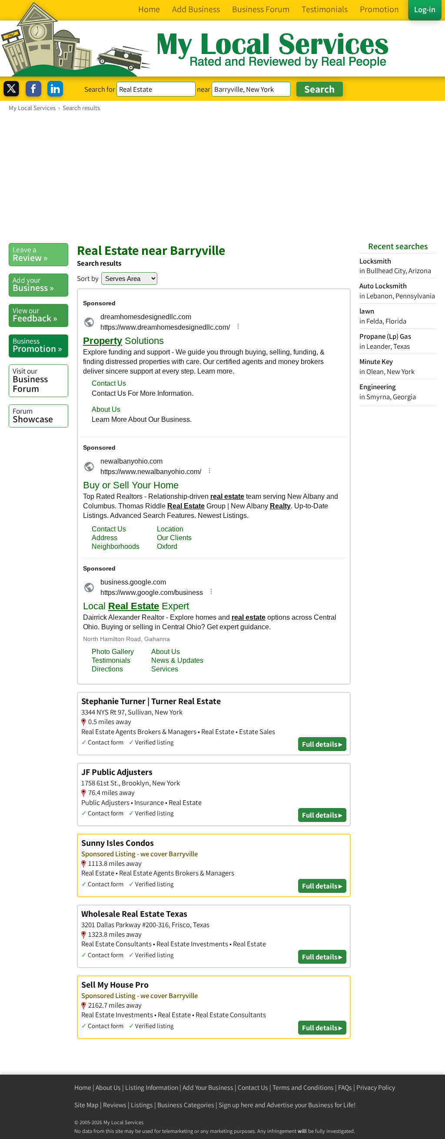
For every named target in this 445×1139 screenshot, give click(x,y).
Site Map (86, 1105)
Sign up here (236, 1105)
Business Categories (185, 1105)
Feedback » (35, 314)
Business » (33, 284)
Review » (30, 254)
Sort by (88, 278)
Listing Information (151, 1087)
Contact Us (253, 1087)
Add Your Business (208, 1087)
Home (82, 1087)
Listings (142, 1105)
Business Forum (30, 380)
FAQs (345, 1087)
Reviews (114, 1105)
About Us (108, 1087)
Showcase (33, 415)
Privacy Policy (375, 1087)
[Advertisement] (222, 177)
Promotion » (37, 345)
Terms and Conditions (303, 1087)
